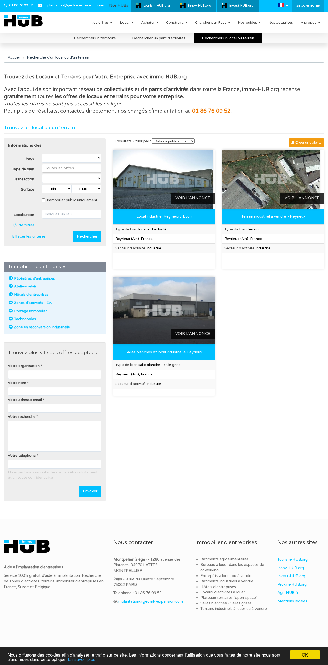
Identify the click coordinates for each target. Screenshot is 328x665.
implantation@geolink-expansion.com (74, 5)
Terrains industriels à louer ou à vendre (233, 608)
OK (305, 654)
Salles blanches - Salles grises (226, 603)
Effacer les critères (29, 236)
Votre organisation (24, 366)
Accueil (14, 57)
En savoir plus (81, 659)
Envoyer (90, 491)
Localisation (24, 215)
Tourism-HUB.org (292, 559)
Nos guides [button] (248, 22)
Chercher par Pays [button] (211, 22)
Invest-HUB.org (291, 576)
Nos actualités (280, 22)
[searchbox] (71, 168)
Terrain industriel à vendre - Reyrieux (273, 216)
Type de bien (23, 169)
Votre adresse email (25, 400)
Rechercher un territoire (95, 38)
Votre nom (17, 383)
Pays (30, 159)
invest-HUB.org (241, 6)
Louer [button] (125, 22)
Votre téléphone (22, 455)
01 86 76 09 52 (21, 5)
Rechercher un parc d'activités (159, 38)
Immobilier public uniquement (72, 200)
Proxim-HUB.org (292, 584)
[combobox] (71, 168)
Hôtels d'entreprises (218, 586)
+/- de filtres (23, 225)
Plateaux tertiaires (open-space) (228, 597)
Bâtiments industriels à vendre (226, 581)
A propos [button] (309, 22)
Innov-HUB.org (290, 567)
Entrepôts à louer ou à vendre (226, 575)
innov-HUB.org (199, 6)
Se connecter (308, 5)
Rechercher (87, 236)
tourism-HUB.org (157, 6)
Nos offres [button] (100, 22)
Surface (27, 189)
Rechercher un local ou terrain (228, 38)
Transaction (24, 179)
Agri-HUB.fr (287, 592)
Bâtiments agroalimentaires (224, 559)
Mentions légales (292, 601)
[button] (283, 5)
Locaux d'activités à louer (222, 592)
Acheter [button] (148, 22)
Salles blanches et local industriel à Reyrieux (164, 352)
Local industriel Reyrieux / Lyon (164, 216)
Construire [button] (175, 22)
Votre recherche (21, 416)
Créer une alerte (308, 143)
